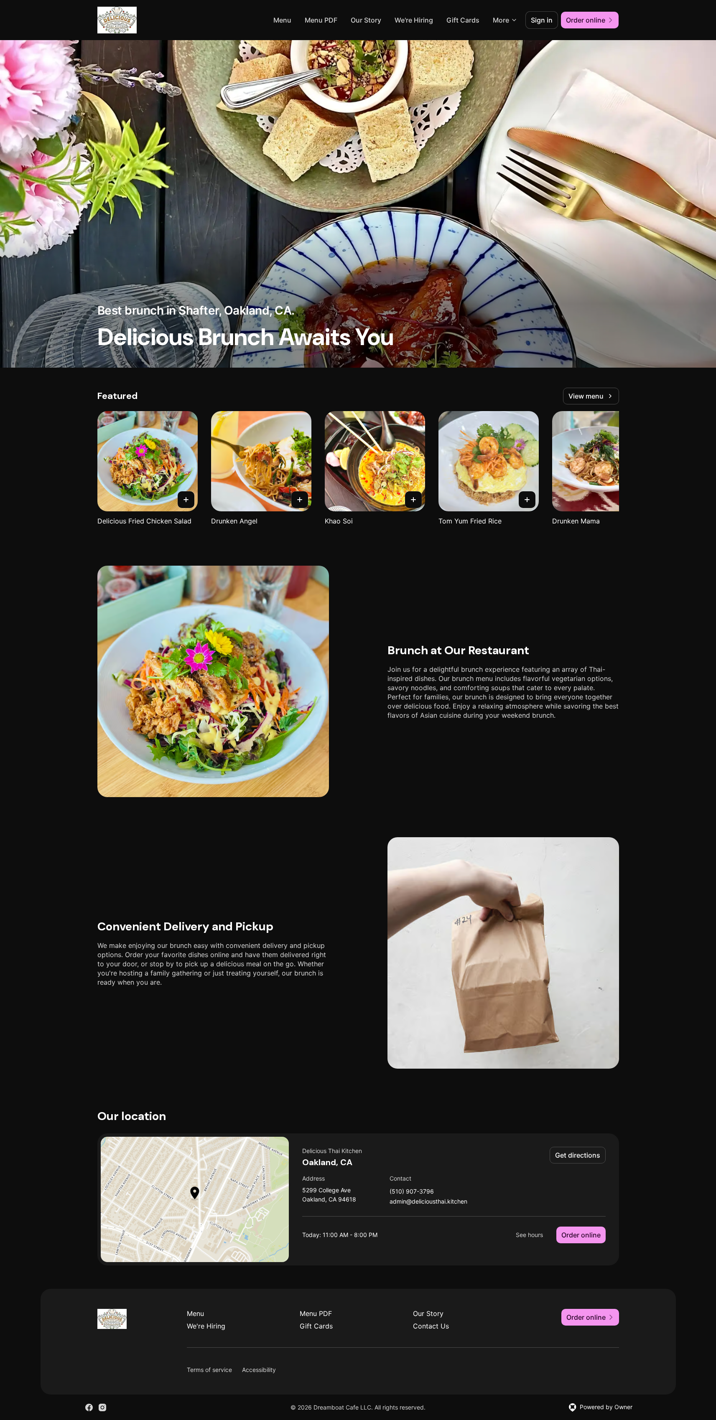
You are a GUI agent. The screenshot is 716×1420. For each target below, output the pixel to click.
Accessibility (259, 1369)
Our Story (366, 20)
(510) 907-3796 (412, 1192)
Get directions (577, 1155)
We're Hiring (414, 20)
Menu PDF (321, 20)
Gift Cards (462, 20)
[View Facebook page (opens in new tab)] (89, 1407)
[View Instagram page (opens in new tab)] (102, 1407)
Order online (581, 1235)
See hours (529, 1234)
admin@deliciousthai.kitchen (428, 1202)
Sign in (542, 20)
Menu (282, 20)
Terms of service (209, 1369)
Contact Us (431, 1326)
